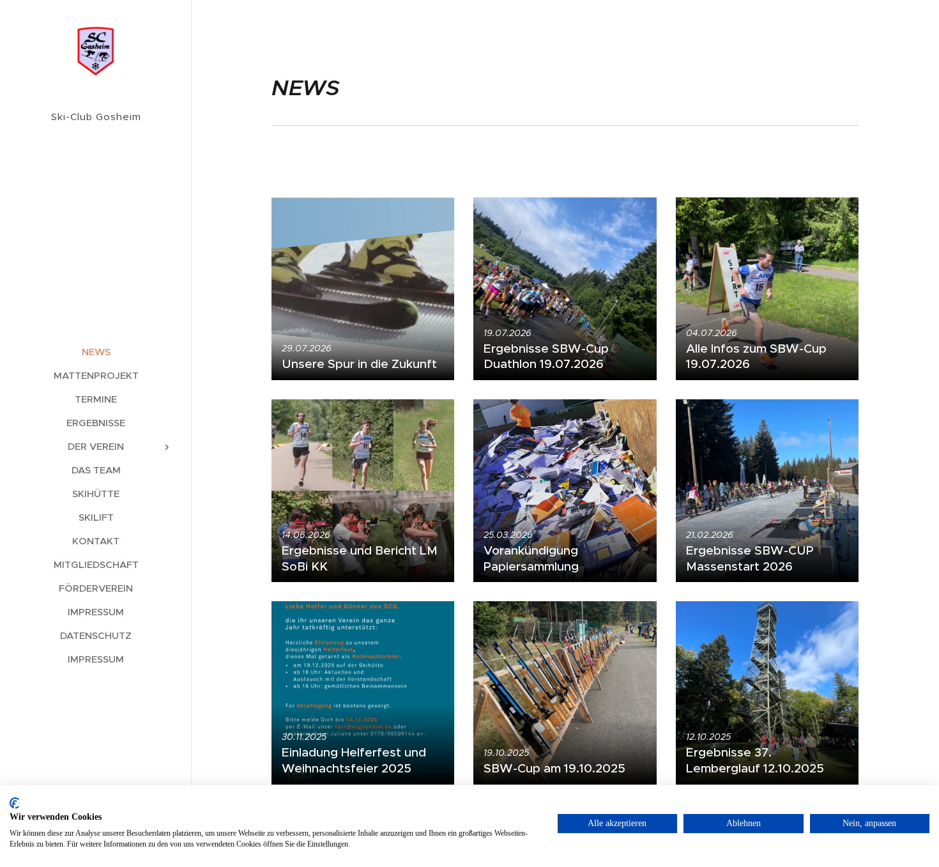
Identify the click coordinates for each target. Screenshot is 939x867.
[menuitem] (96, 351)
